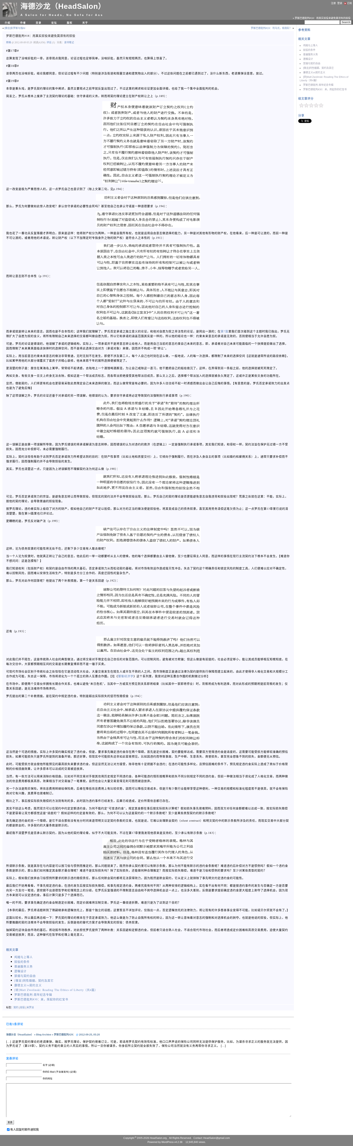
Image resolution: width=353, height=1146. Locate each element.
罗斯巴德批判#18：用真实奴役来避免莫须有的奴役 (40, 36)
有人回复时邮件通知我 (24, 1129)
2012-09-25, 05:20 (89, 1034)
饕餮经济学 (125, 676)
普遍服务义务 (310, 54)
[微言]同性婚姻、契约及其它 (318, 68)
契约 (15, 1007)
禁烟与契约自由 (311, 63)
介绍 (7, 22)
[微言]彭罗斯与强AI (14, 28)
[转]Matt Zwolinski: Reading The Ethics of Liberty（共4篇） (56, 990)
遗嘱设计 (308, 59)
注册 (333, 3)
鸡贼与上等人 (310, 45)
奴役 (22, 1007)
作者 (23, 22)
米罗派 (30, 1007)
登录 (339, 3)
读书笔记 (69, 42)
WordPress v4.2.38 (171, 1142)
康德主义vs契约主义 (314, 72)
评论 (49, 42)
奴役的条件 (309, 50)
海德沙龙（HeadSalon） (63, 6)
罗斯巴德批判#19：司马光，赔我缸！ (271, 28)
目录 (38, 22)
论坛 (54, 22)
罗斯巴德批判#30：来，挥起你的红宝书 (325, 89)
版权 (70, 22)
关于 (85, 22)
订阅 (349, 3)
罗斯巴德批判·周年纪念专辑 (318, 85)
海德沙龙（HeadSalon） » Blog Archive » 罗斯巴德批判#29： (40, 1034)
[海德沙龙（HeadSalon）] (10, 16)
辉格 (9, 42)
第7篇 (224, 331)
